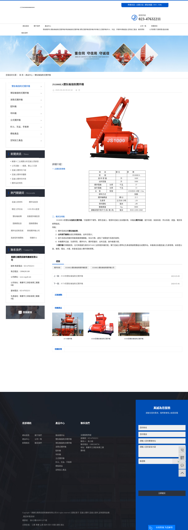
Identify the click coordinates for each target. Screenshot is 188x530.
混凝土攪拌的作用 (19, 179)
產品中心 (48, 26)
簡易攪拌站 (47, 29)
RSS (155, 5)
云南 (42, 525)
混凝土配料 (93, 513)
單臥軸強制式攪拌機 (72, 29)
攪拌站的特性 (17, 183)
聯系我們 (24, 33)
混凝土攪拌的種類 (19, 174)
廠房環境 (141, 29)
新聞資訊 (154, 26)
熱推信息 (131, 5)
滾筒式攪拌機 (84, 29)
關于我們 (37, 26)
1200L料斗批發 (33, 209)
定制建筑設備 (104, 513)
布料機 (96, 29)
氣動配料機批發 (33, 216)
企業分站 (139, 5)
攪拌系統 (57, 268)
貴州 (46, 525)
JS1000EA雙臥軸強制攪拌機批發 (76, 268)
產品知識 (165, 29)
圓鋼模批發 (17, 223)
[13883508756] (182, 450)
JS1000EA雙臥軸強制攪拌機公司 (103, 268)
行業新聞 (159, 29)
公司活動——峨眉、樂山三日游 (24, 166)
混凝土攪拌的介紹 (19, 170)
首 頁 (21, 75)
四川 (50, 525)
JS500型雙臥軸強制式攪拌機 (72, 276)
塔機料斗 (33, 238)
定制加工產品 (132, 29)
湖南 (58, 525)
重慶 (38, 525)
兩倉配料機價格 (17, 238)
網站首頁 (26, 26)
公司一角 (143, 26)
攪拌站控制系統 (17, 231)
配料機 (91, 29)
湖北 (62, 525)
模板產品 (124, 29)
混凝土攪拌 (84, 513)
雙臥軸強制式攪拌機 (58, 29)
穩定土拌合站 (17, 209)
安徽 (54, 525)
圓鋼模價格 (33, 223)
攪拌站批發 (33, 202)
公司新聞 (152, 29)
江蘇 (34, 525)
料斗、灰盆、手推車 (114, 29)
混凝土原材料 (17, 202)
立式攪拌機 (103, 29)
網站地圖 (149, 5)
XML (160, 5)
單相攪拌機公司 (33, 231)
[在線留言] (182, 465)
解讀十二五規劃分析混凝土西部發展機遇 (26, 161)
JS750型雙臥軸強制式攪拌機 (72, 284)
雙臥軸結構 (17, 216)
